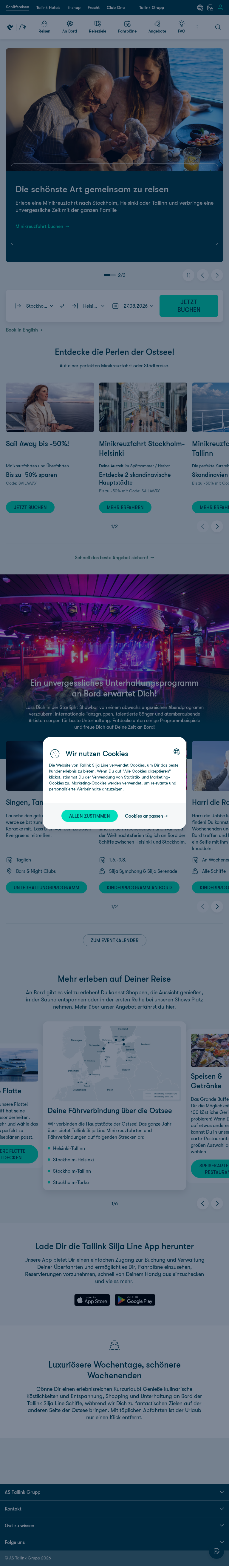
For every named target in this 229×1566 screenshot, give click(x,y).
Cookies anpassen (144, 815)
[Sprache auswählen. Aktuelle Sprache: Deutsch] (176, 751)
